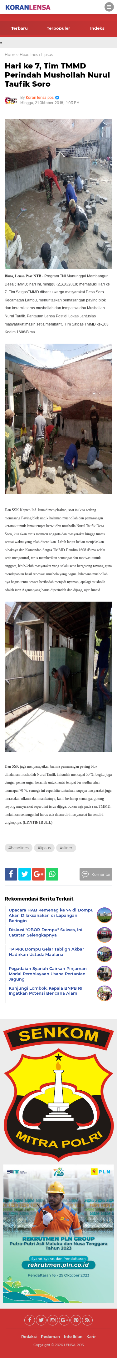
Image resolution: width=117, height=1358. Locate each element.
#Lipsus (44, 848)
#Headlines (18, 848)
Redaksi (29, 1336)
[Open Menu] (109, 7)
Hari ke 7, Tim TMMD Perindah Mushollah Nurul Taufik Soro (57, 74)
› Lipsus (46, 54)
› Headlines (27, 54)
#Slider (66, 848)
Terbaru (19, 28)
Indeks (97, 28)
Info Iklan (73, 1336)
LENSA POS (74, 1345)
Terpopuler (58, 28)
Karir (91, 1336)
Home (11, 54)
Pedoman (50, 1336)
